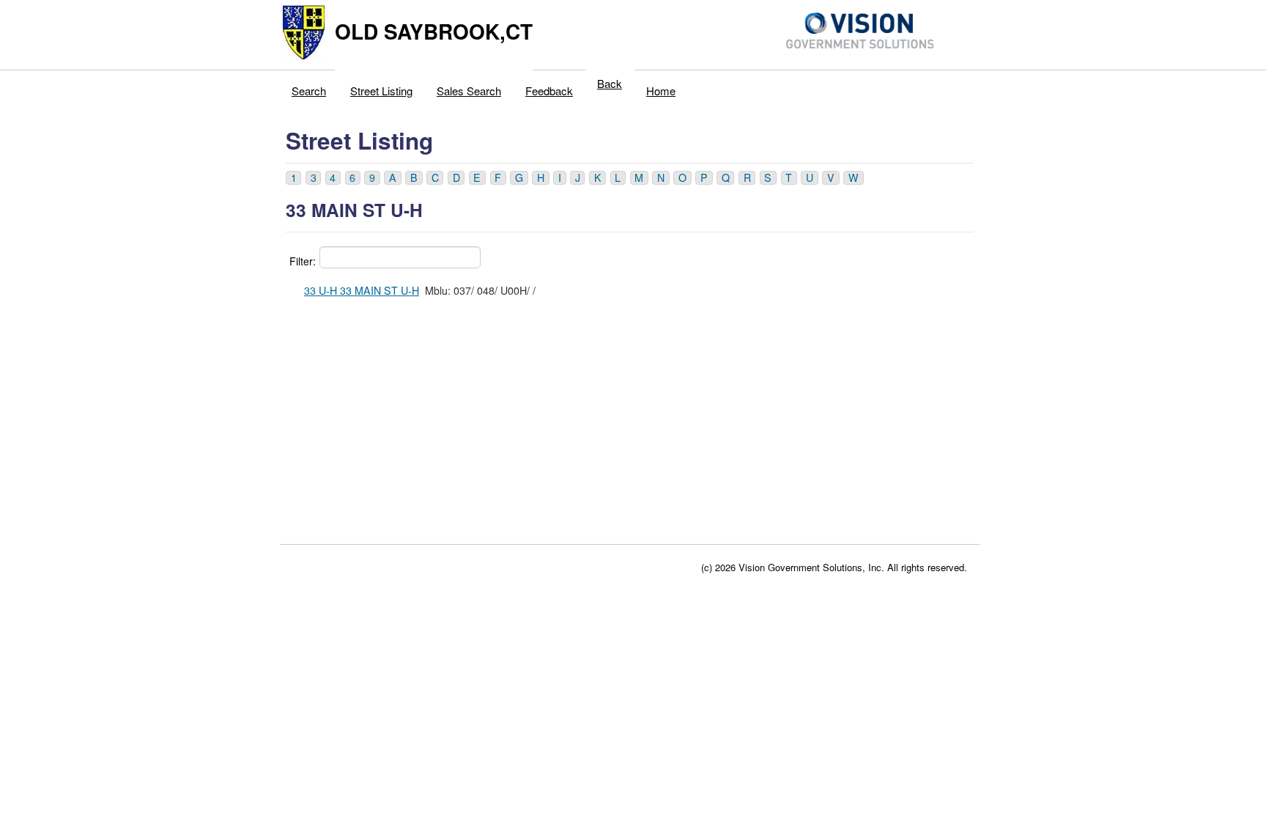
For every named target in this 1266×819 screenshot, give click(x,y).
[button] (293, 178)
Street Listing (381, 90)
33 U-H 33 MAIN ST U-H (361, 290)
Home (660, 90)
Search (309, 90)
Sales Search (469, 90)
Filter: (302, 261)
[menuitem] (309, 87)
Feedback (549, 90)
